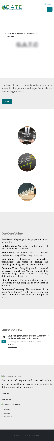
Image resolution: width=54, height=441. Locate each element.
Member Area (46, 4)
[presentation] (6, 46)
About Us (7, 413)
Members (7, 410)
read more (12, 348)
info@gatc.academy (12, 404)
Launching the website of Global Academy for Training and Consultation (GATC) (28, 337)
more (7, 101)
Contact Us (8, 417)
